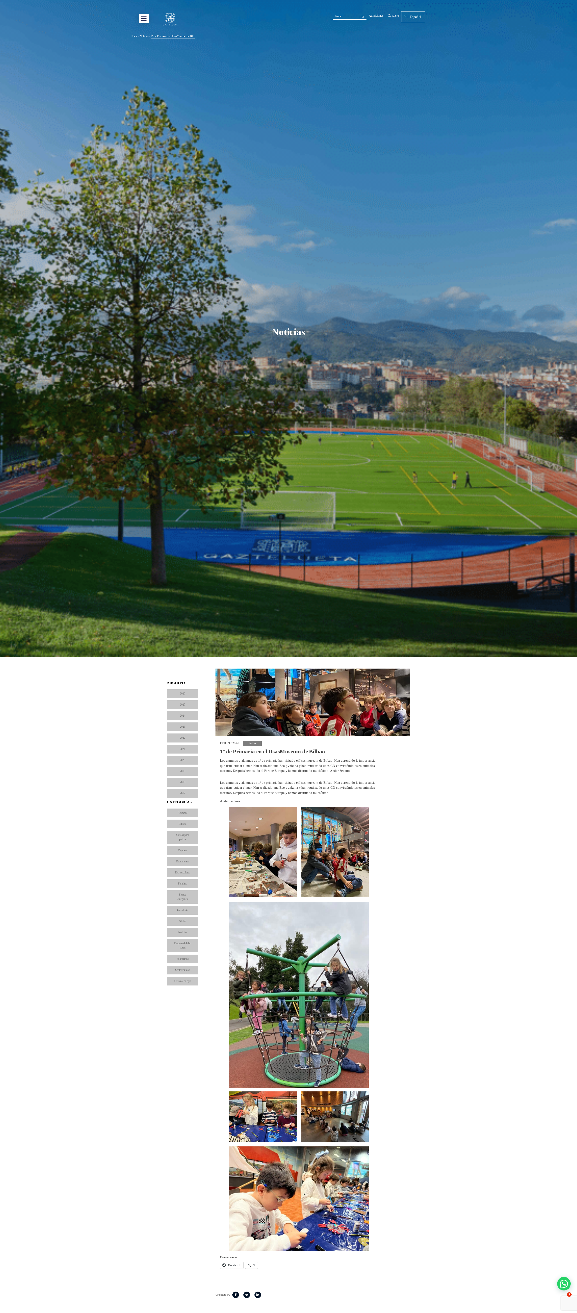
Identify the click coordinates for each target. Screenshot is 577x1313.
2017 (182, 793)
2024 (182, 715)
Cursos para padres (182, 837)
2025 (182, 704)
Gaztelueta (182, 910)
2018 (182, 782)
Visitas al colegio (182, 981)
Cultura (182, 823)
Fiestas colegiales (182, 897)
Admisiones (376, 15)
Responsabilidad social (182, 945)
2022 (182, 737)
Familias (182, 883)
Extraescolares (182, 872)
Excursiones (182, 861)
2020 (182, 760)
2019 (182, 771)
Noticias (144, 36)
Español (415, 17)
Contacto (393, 15)
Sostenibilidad (182, 970)
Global (182, 921)
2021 (182, 749)
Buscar (338, 16)
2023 (182, 726)
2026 (182, 693)
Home (134, 36)
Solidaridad (183, 958)
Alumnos (182, 812)
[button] (564, 1283)
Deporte (182, 850)
